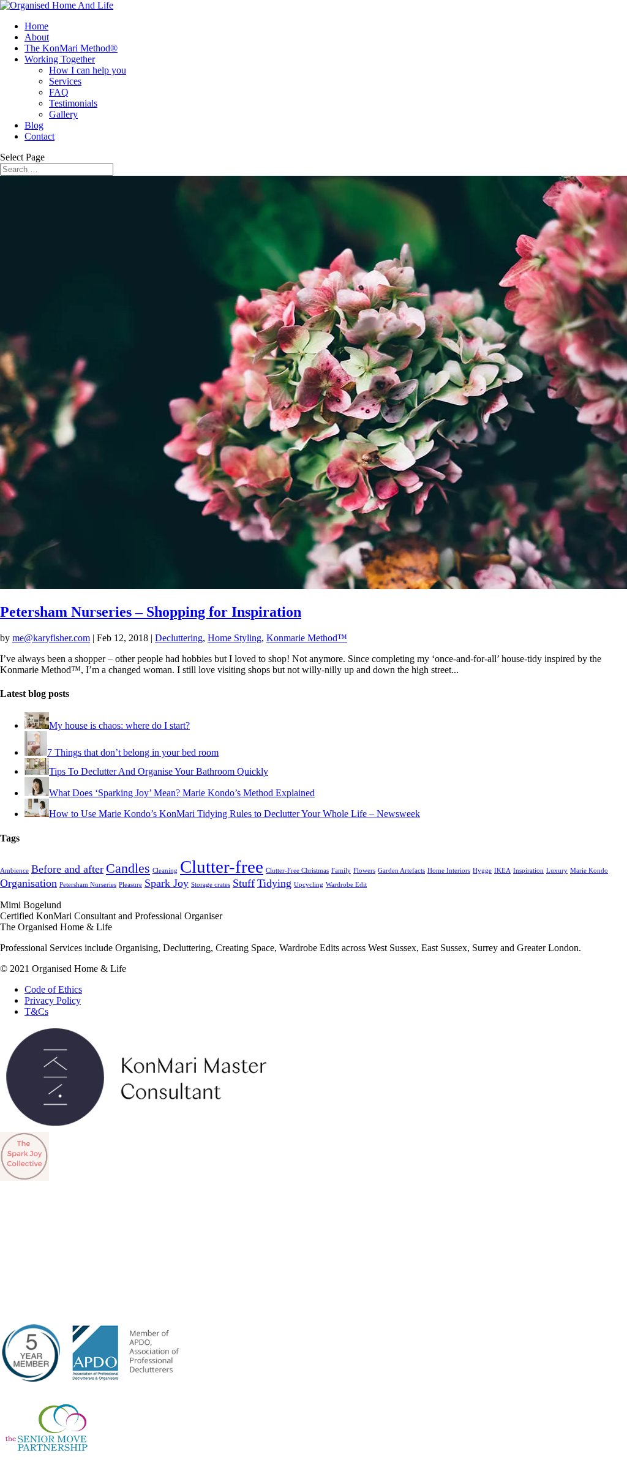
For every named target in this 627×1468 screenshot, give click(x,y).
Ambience (14, 870)
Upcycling (308, 884)
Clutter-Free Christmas (297, 870)
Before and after (67, 869)
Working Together (59, 59)
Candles (128, 868)
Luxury (557, 870)
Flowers (364, 870)
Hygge (482, 870)
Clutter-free (221, 866)
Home (36, 26)
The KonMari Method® (71, 48)
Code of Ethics (53, 989)
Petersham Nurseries (87, 884)
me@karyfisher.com (51, 638)
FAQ (59, 92)
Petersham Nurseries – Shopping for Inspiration (150, 612)
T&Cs (36, 1011)
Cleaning (165, 870)
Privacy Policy (52, 1000)
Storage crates (210, 884)
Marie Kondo (589, 870)
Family (341, 870)
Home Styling (234, 638)
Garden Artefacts (401, 870)
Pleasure (130, 884)
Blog (33, 125)
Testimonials (73, 103)
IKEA (502, 870)
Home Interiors (448, 870)
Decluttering (179, 638)
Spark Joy (167, 883)
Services (65, 81)
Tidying (274, 883)
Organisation (28, 883)
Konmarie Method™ (306, 638)
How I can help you (87, 70)
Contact (39, 136)
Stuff (244, 883)
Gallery (63, 114)
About (36, 37)
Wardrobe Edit (346, 884)
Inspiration (528, 870)
